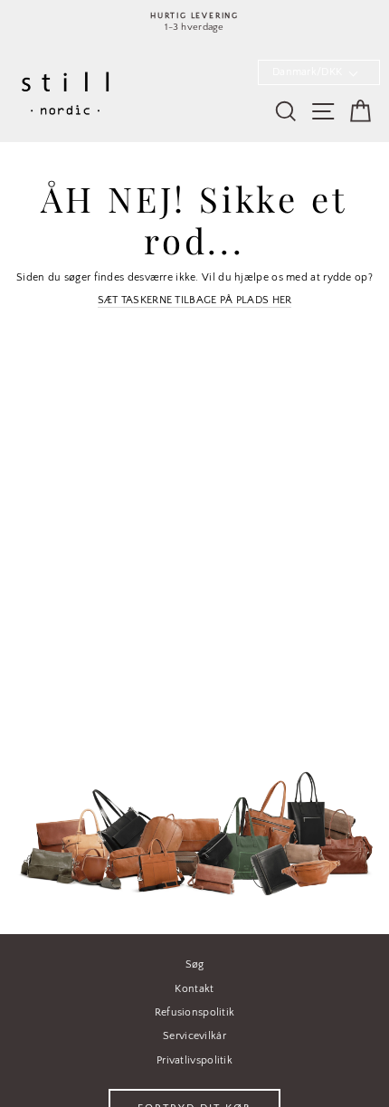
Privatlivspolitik (194, 1060)
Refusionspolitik (195, 1012)
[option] (194, 22)
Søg (194, 964)
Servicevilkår (194, 1036)
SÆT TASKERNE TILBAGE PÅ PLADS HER (195, 300)
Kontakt (194, 989)
